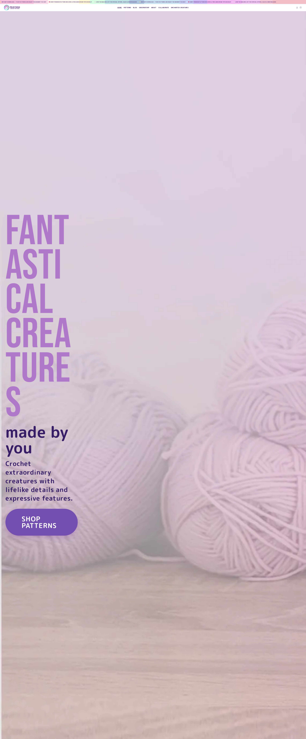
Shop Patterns (39, 522)
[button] (300, 7)
